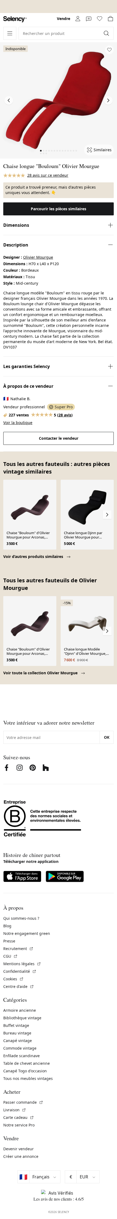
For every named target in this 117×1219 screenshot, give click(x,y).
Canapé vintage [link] (17, 1040)
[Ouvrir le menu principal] (9, 33)
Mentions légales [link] (22, 963)
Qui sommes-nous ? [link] (21, 918)
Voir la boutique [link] (17, 422)
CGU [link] (10, 956)
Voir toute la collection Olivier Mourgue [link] (41, 672)
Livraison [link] (14, 1109)
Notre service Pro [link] (19, 1125)
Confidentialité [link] (19, 971)
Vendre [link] (63, 18)
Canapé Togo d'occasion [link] (25, 1070)
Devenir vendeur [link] (18, 1148)
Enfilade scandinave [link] (21, 1055)
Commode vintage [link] (19, 1048)
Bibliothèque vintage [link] (22, 1017)
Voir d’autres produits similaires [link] (33, 556)
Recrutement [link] (18, 948)
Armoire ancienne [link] (19, 1010)
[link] (15, 19)
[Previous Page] (8, 100)
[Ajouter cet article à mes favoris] (109, 50)
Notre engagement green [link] (26, 933)
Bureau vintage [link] (17, 1033)
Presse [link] (9, 941)
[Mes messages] (88, 18)
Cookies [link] (13, 978)
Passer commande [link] (23, 1102)
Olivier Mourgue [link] (38, 257)
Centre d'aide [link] (18, 986)
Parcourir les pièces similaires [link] (58, 208)
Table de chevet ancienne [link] (26, 1063)
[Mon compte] (78, 18)
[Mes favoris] (99, 18)
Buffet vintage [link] (16, 1025)
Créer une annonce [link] (20, 1156)
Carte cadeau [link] (18, 1117)
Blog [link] (7, 925)
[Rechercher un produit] (106, 33)
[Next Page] (108, 100)
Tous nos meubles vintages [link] (28, 1078)
